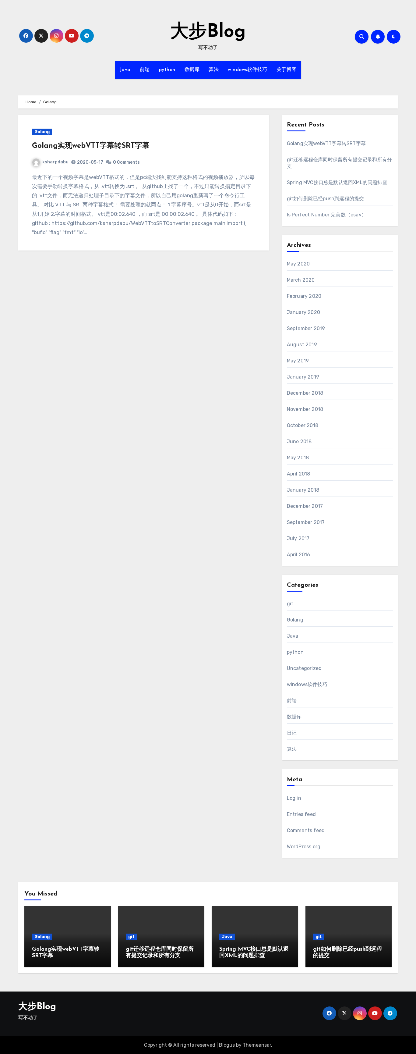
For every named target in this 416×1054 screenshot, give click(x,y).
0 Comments (126, 162)
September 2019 (306, 328)
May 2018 (298, 458)
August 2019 (302, 344)
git (290, 604)
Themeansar (257, 1045)
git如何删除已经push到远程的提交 (325, 198)
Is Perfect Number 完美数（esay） (326, 215)
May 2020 (298, 264)
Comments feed (306, 830)
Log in (294, 798)
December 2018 (305, 393)
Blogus (227, 1045)
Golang (42, 131)
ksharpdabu (55, 162)
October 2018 (302, 425)
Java (125, 69)
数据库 (192, 69)
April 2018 (298, 474)
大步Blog (208, 32)
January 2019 (303, 377)
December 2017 (305, 506)
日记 (292, 733)
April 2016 (298, 554)
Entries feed (301, 814)
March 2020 (301, 280)
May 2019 (298, 361)
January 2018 (303, 490)
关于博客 (287, 69)
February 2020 (304, 296)
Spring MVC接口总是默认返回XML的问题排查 (337, 182)
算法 (214, 69)
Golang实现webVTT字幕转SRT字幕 (91, 146)
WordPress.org (304, 846)
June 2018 (299, 441)
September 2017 (306, 522)
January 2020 (303, 312)
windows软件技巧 (247, 69)
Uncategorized (304, 668)
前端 (145, 69)
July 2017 (298, 538)
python (167, 69)
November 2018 (305, 409)
